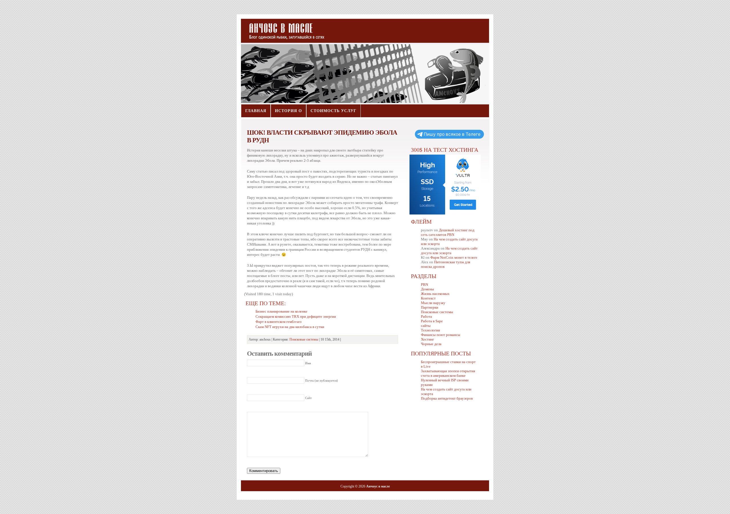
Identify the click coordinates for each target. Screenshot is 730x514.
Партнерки (429, 307)
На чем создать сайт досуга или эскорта (449, 250)
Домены (427, 289)
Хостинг (427, 339)
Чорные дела (431, 344)
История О (288, 111)
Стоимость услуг (333, 111)
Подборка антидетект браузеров (447, 398)
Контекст (428, 298)
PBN (424, 284)
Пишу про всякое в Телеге (452, 134)
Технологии (430, 330)
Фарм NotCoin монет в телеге (453, 257)
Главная (255, 111)
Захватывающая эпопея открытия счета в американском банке (448, 373)
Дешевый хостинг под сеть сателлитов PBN (447, 232)
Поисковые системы (303, 339)
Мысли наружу (433, 303)
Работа (426, 316)
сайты (426, 325)
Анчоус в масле (283, 29)
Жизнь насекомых (435, 294)
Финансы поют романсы (440, 335)
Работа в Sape (432, 321)
